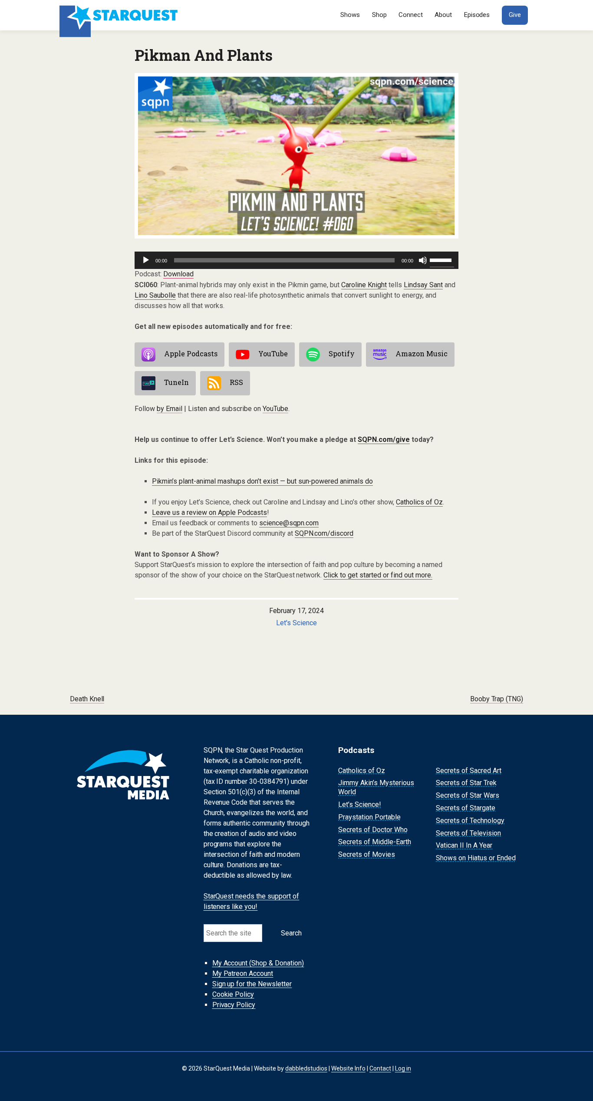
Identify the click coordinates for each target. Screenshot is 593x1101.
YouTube (273, 353)
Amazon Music (421, 353)
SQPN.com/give (384, 439)
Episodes (477, 15)
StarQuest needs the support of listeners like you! (252, 901)
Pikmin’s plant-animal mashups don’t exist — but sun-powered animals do (262, 481)
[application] (296, 260)
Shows (350, 15)
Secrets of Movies (366, 854)
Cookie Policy (233, 994)
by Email (169, 409)
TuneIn (176, 382)
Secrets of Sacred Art (468, 770)
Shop (379, 15)
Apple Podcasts (190, 353)
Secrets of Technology (470, 820)
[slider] (442, 259)
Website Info (348, 1068)
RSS (236, 382)
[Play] (146, 260)
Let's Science (296, 623)
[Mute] (422, 260)
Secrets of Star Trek (466, 783)
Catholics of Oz (419, 502)
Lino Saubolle (155, 295)
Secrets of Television (468, 833)
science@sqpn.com (289, 523)
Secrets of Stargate (465, 808)
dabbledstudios (306, 1068)
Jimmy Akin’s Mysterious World (376, 787)
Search (291, 933)
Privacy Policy (234, 1005)
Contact (380, 1068)
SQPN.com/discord (324, 533)
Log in (403, 1068)
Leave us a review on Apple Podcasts (209, 512)
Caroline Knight (364, 285)
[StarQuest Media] (119, 15)
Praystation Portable (369, 817)
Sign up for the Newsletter (252, 984)
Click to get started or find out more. (377, 575)
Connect (411, 15)
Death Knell (87, 699)
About (443, 15)
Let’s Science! (359, 804)
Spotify (342, 353)
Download (178, 274)
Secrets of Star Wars (467, 795)
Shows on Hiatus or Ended (476, 858)
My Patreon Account (242, 973)
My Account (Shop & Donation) (258, 963)
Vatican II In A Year (464, 846)
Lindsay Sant (423, 285)
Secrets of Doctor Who (373, 830)
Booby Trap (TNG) (497, 699)
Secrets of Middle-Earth (374, 842)
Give (515, 15)
